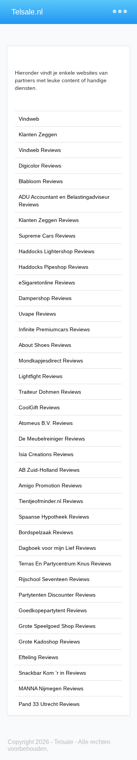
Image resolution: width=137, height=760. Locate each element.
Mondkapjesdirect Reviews (51, 361)
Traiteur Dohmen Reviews (50, 392)
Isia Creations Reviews (46, 454)
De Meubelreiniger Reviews (52, 439)
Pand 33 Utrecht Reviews (49, 704)
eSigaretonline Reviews (47, 282)
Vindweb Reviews (40, 150)
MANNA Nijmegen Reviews (51, 688)
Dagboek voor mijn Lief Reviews (57, 548)
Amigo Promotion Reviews (50, 485)
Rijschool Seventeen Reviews (54, 579)
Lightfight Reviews (40, 376)
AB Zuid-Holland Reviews (49, 470)
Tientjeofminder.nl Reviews (51, 501)
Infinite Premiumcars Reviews (54, 329)
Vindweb (29, 119)
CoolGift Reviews (39, 407)
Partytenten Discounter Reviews (57, 595)
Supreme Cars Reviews (47, 236)
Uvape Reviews (37, 314)
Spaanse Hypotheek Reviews (54, 517)
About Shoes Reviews (45, 345)
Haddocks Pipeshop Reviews (53, 267)
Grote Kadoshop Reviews (49, 642)
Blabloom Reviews (41, 181)
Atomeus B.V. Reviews (46, 423)
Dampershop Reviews (45, 298)
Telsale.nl (27, 12)
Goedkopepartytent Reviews (53, 610)
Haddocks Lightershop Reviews (56, 251)
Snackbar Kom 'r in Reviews (52, 673)
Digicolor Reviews (40, 166)
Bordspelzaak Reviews (46, 532)
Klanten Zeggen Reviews (49, 220)
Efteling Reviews (38, 657)
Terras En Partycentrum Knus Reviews (65, 563)
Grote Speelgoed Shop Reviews (57, 626)
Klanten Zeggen (38, 134)
